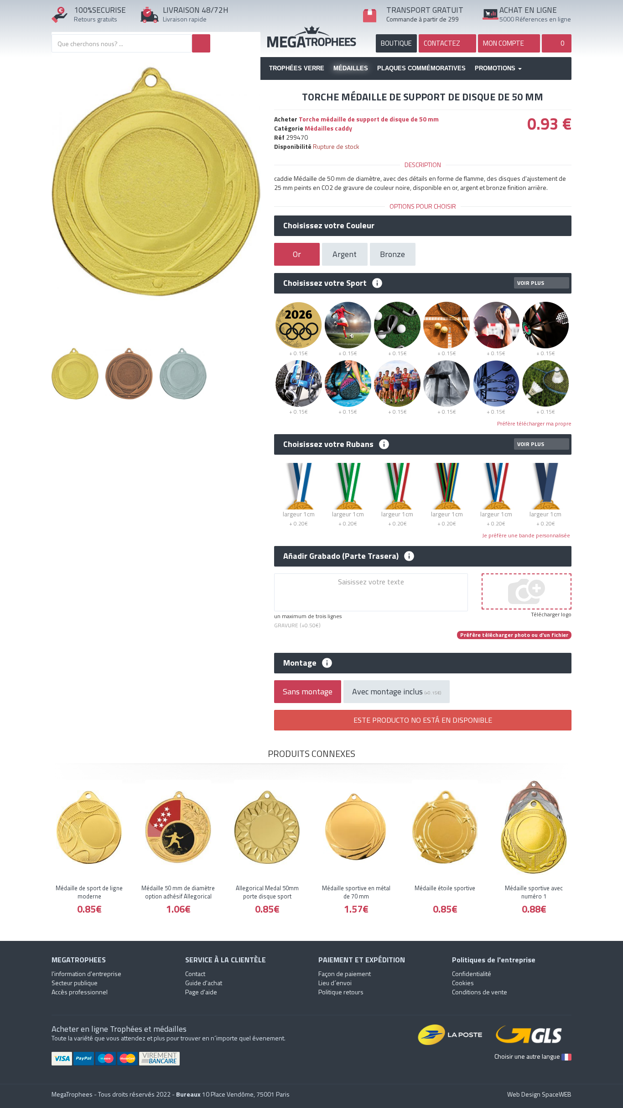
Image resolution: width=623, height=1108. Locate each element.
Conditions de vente (479, 992)
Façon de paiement (344, 973)
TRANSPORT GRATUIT (424, 10)
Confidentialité (471, 973)
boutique (396, 43)
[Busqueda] (201, 43)
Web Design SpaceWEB (539, 1094)
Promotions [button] (496, 68)
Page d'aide (201, 992)
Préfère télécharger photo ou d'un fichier (514, 635)
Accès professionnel (80, 992)
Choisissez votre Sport (325, 283)
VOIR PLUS (530, 282)
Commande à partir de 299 (422, 19)
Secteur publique (75, 982)
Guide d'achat (203, 982)
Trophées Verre (296, 68)
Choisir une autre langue (527, 1056)
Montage (300, 663)
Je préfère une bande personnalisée (526, 535)
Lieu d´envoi (335, 982)
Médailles (350, 68)
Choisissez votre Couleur (328, 225)
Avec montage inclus (396, 691)
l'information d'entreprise (86, 973)
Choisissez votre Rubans (328, 444)
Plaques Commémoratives (421, 68)
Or (297, 254)
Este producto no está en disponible (422, 719)
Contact (195, 973)
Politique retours (340, 992)
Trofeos (311, 36)
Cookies (463, 982)
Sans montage (307, 691)
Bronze (392, 254)
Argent (344, 254)
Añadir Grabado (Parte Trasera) (341, 556)
